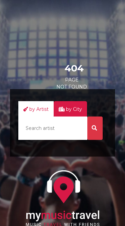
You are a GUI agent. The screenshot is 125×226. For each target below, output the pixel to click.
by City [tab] (73, 109)
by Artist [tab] (38, 109)
